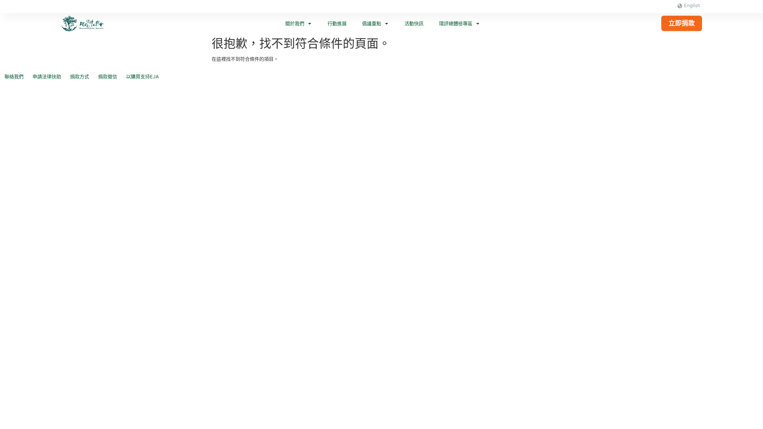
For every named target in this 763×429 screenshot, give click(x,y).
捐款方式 (79, 77)
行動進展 (337, 24)
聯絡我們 (14, 77)
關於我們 (294, 24)
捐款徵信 (107, 77)
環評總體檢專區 (455, 24)
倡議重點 (371, 24)
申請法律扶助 (46, 77)
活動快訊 (414, 24)
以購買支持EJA (142, 77)
